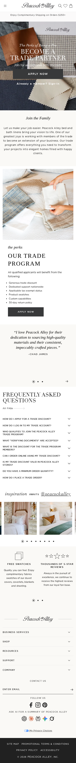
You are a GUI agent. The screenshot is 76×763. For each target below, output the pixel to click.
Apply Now (38, 74)
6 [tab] (44, 541)
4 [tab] (35, 541)
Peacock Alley (40, 756)
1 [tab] (33, 381)
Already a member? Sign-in (38, 83)
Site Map (13, 744)
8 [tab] (53, 541)
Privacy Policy (27, 750)
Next (67, 381)
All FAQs (8, 408)
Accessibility (50, 750)
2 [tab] (38, 381)
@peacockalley (56, 494)
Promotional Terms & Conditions (45, 744)
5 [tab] (40, 541)
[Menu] (5, 5)
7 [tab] (49, 541)
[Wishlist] (65, 6)
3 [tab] (42, 381)
